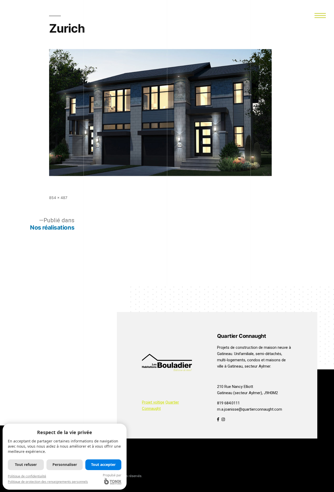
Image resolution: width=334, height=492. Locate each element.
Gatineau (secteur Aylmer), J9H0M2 (247, 393)
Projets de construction (237, 347)
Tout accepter (103, 464)
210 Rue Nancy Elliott (235, 386)
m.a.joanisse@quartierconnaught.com (249, 409)
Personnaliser (64, 464)
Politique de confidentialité (27, 476)
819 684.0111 (228, 403)
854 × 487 (58, 197)
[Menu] (320, 15)
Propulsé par (112, 475)
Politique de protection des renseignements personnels (48, 481)
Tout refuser (26, 464)
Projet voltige (153, 402)
